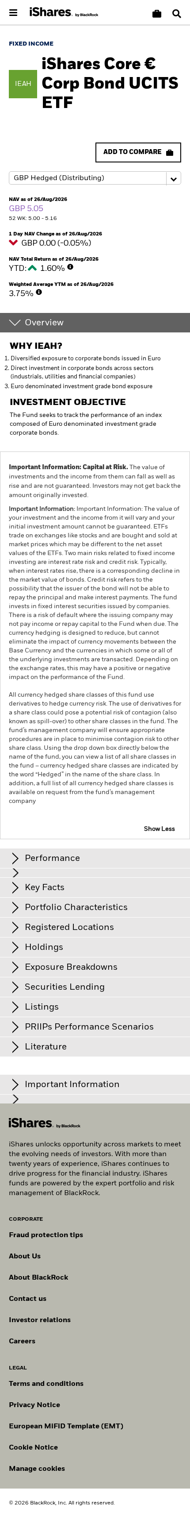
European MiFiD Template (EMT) (66, 1426)
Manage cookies (37, 1469)
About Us (25, 1256)
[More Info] (70, 267)
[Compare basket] (157, 13)
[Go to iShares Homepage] (64, 12)
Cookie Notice (33, 1447)
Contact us (27, 1299)
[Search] (176, 13)
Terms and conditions (46, 1384)
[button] (176, 13)
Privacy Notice (34, 1405)
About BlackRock (38, 1277)
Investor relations (40, 1320)
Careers (22, 1341)
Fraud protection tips (46, 1235)
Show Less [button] (159, 829)
